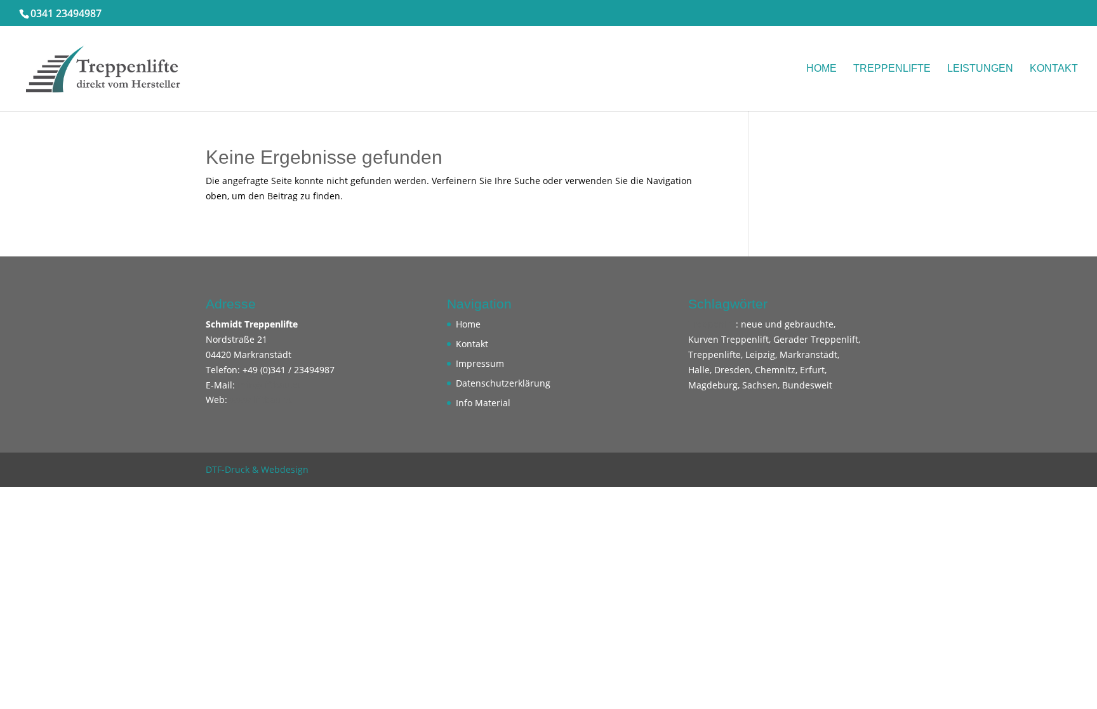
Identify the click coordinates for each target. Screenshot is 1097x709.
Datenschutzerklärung (503, 383)
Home (821, 69)
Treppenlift (712, 324)
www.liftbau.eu (262, 400)
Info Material (483, 403)
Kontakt (1054, 69)
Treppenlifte (892, 69)
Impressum (480, 363)
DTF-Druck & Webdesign (257, 469)
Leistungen (980, 69)
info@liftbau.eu (270, 385)
